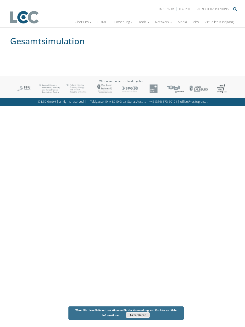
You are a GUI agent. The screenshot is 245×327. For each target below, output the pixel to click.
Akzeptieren (138, 315)
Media (182, 22)
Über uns (82, 22)
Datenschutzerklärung (212, 9)
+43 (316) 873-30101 (163, 102)
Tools (142, 22)
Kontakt (184, 9)
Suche (235, 9)
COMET (103, 22)
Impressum (166, 9)
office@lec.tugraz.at (193, 102)
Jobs (196, 22)
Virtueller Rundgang (219, 22)
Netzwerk (162, 22)
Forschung (122, 22)
